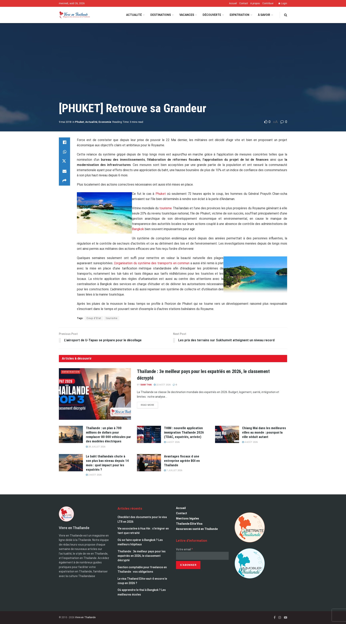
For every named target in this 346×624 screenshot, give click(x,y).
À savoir (264, 14)
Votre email (184, 549)
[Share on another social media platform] (64, 181)
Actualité (134, 14)
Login (284, 3)
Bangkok (138, 229)
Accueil (233, 3)
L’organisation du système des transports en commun (151, 263)
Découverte (212, 14)
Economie (105, 121)
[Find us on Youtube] (285, 617)
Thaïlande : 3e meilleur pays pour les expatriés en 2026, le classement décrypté (142, 556)
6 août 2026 (173, 442)
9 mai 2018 (65, 121)
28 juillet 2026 (96, 446)
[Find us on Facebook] (275, 617)
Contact (243, 3)
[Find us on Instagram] (279, 617)
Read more (149, 404)
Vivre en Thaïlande (85, 617)
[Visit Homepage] (74, 14)
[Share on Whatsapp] (64, 152)
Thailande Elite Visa (189, 523)
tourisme (165, 208)
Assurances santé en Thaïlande (197, 529)
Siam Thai (146, 384)
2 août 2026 (95, 475)
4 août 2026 (251, 442)
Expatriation (239, 14)
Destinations (160, 14)
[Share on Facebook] (64, 142)
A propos (255, 3)
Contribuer (268, 3)
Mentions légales (187, 518)
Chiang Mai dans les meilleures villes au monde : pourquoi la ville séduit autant (264, 432)
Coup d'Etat (93, 318)
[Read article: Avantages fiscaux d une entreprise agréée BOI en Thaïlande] (149, 462)
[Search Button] (285, 15)
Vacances (186, 14)
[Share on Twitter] (64, 161)
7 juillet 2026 (174, 470)
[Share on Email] (64, 171)
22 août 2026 (163, 384)
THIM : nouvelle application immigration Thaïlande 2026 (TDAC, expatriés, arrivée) (184, 432)
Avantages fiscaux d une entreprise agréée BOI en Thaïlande (182, 460)
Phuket (79, 121)
